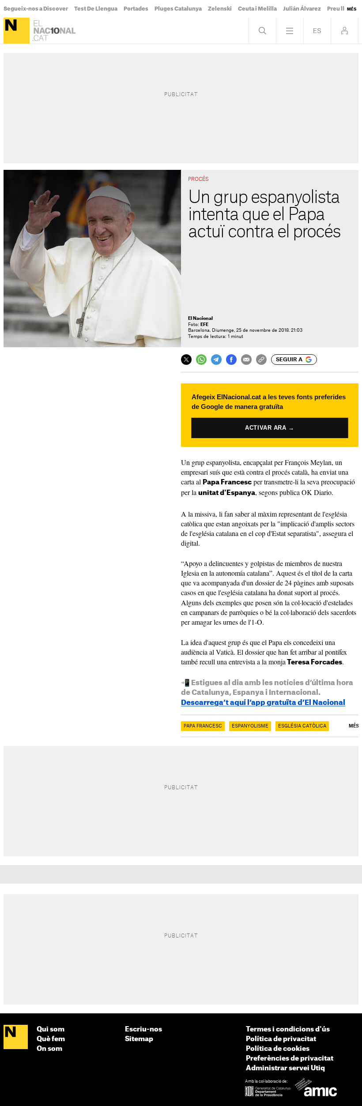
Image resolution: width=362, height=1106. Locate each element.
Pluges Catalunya (178, 8)
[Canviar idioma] (317, 31)
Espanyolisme (250, 726)
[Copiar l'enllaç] (261, 359)
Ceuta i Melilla (257, 8)
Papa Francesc (203, 726)
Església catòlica (302, 726)
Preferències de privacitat (289, 1058)
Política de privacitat (281, 1039)
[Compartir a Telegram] (216, 359)
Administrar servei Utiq (285, 1068)
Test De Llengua (95, 8)
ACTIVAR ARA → (269, 427)
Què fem (51, 1039)
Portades (136, 8)
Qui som (50, 1029)
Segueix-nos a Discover (36, 8)
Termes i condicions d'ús (288, 1029)
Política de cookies (277, 1049)
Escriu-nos (143, 1029)
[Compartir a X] (186, 359)
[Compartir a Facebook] (231, 359)
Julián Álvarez (302, 8)
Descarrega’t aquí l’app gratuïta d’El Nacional (263, 702)
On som (49, 1049)
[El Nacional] (17, 31)
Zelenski (220, 8)
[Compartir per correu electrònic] (246, 359)
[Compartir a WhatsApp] (201, 359)
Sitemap (139, 1039)
